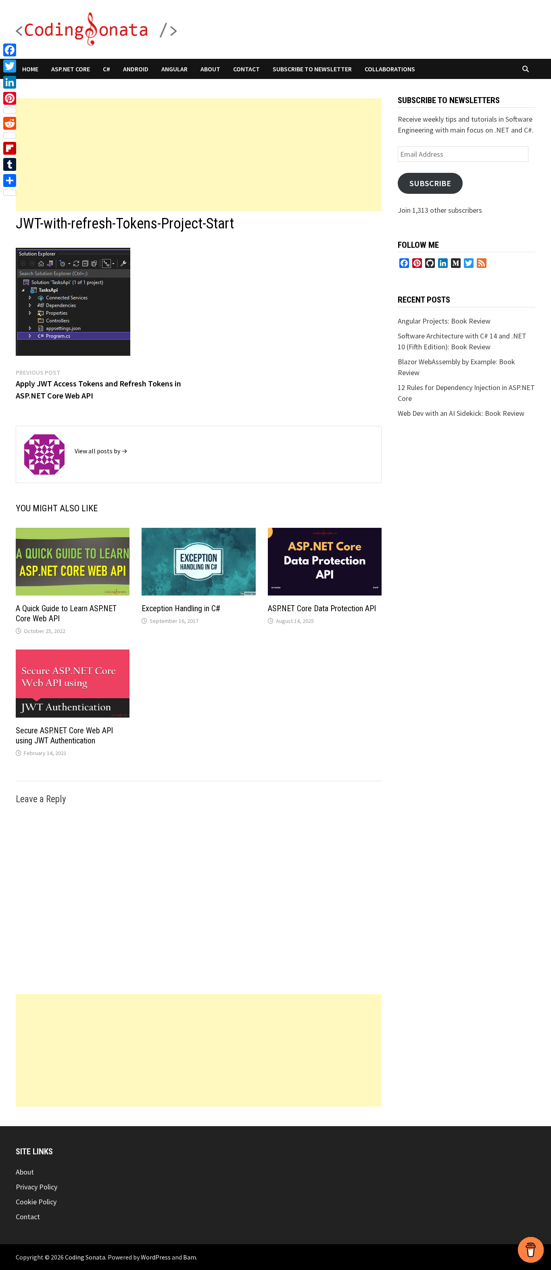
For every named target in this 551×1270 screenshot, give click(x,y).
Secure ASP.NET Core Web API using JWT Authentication (64, 735)
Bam (189, 1257)
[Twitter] (10, 66)
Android (135, 69)
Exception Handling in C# (181, 608)
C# (106, 69)
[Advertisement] (199, 154)
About (210, 69)
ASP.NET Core (70, 69)
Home (30, 69)
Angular (174, 69)
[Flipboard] (10, 148)
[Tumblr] (10, 164)
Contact (246, 69)
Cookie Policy (36, 1201)
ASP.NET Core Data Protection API (322, 608)
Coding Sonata (85, 1257)
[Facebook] (10, 50)
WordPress (156, 1257)
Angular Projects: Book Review (444, 321)
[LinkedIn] (10, 82)
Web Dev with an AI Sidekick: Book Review (461, 413)
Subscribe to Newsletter (312, 69)
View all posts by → (101, 451)
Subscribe (430, 183)
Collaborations (390, 69)
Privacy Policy (36, 1186)
